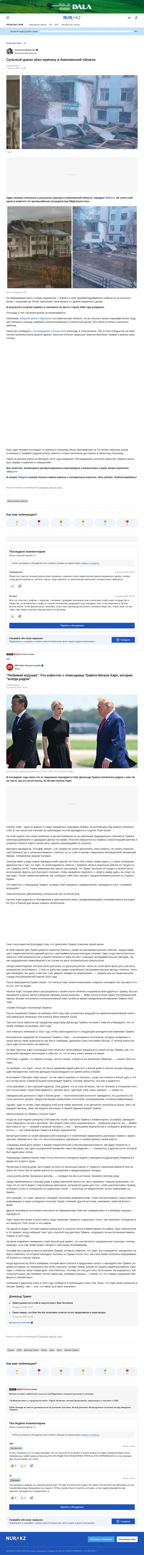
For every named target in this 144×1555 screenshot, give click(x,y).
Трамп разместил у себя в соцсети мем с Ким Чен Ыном (42, 1303)
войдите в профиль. (90, 563)
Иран (52, 1350)
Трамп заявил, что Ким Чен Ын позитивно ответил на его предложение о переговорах (59, 1312)
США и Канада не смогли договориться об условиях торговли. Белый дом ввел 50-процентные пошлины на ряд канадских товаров (70, 1408)
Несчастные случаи (71, 25)
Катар (44, 1350)
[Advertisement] (72, 174)
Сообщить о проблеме (101, 1539)
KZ (129, 18)
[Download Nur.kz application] (72, 7)
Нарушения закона (38, 25)
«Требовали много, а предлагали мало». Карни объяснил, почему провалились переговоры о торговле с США (63, 1400)
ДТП (57, 25)
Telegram (23, 477)
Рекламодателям (127, 1539)
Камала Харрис (71, 1350)
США (19, 1350)
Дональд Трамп (31, 1350)
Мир (8, 659)
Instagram (125, 640)
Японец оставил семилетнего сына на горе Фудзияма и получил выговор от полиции (51, 1394)
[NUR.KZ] (72, 18)
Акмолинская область (17, 501)
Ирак (59, 1350)
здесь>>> (12, 471)
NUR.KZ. (110, 197)
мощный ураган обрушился (36, 318)
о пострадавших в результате (48, 331)
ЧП (50, 25)
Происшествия (14, 25)
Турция (10, 1350)
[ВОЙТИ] (136, 18)
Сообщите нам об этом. (50, 487)
